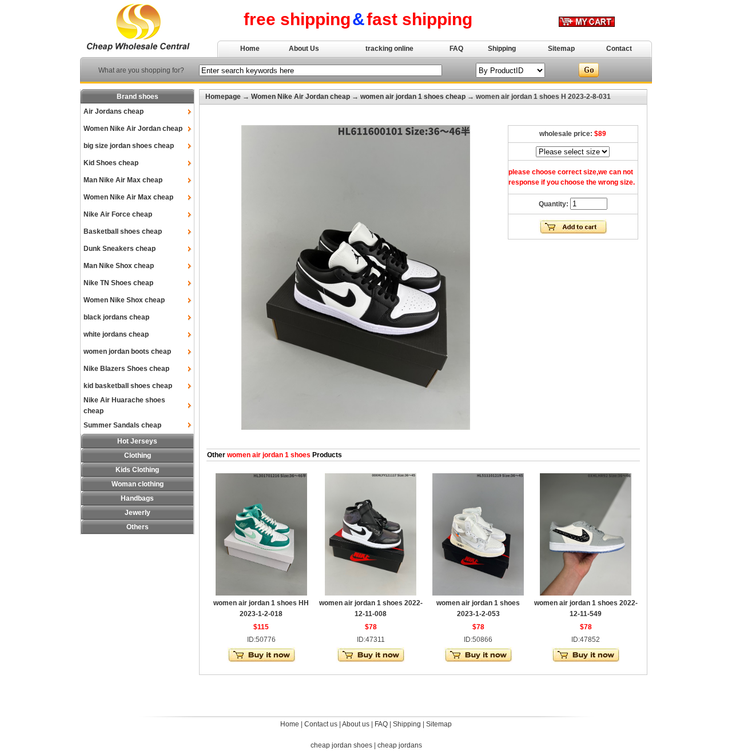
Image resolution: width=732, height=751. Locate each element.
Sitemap (561, 49)
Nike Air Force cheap (117, 214)
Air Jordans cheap (113, 111)
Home (250, 49)
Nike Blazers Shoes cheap (126, 369)
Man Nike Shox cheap (118, 266)
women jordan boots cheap (127, 351)
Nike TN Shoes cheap (118, 283)
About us (355, 724)
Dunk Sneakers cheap (119, 249)
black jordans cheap (116, 317)
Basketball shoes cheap (122, 231)
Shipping (502, 49)
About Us (304, 49)
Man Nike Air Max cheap (122, 180)
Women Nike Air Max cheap (128, 197)
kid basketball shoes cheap (127, 386)
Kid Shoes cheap (110, 163)
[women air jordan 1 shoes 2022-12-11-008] (370, 593)
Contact (619, 49)
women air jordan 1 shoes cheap (413, 97)
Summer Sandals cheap (122, 425)
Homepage (223, 97)
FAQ (456, 49)
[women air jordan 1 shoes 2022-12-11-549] (585, 593)
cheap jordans (399, 745)
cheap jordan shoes (341, 745)
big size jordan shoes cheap (128, 146)
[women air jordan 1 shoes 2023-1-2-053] (478, 593)
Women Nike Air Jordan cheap (132, 129)
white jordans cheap (116, 334)
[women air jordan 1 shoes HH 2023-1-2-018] (261, 593)
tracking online (389, 49)
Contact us (320, 724)
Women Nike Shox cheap (124, 300)
